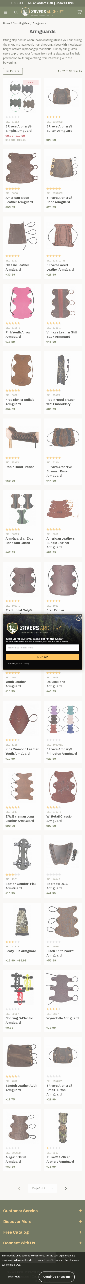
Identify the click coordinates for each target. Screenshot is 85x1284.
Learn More (14, 1276)
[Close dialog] (78, 617)
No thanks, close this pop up (18, 664)
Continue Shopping (56, 1276)
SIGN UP (42, 657)
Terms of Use (13, 1264)
